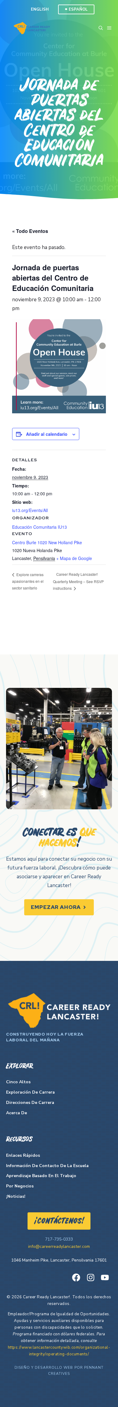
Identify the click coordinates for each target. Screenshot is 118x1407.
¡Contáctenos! (59, 1221)
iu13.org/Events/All (30, 510)
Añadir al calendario (46, 434)
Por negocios (20, 1186)
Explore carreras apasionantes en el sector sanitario (28, 581)
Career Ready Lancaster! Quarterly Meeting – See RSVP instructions (78, 581)
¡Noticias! (15, 1196)
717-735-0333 (59, 1239)
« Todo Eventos (30, 230)
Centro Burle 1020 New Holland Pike (47, 542)
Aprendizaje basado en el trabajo (41, 1176)
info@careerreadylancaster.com (59, 1246)
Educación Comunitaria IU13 (39, 527)
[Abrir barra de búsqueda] (101, 28)
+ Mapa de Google (74, 558)
